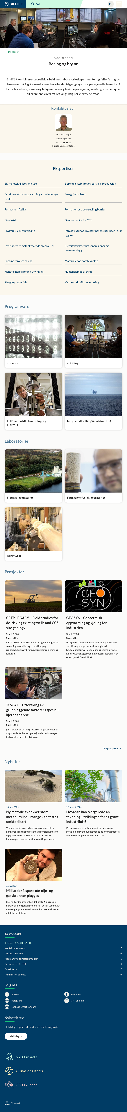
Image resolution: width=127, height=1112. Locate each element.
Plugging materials (16, 282)
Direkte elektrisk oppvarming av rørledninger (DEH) (32, 196)
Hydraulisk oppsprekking (20, 230)
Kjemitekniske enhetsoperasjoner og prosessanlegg (87, 248)
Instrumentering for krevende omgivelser (29, 246)
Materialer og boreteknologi (82, 261)
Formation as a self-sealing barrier (85, 209)
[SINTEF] (13, 4)
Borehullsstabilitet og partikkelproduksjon (90, 183)
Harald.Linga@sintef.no (63, 145)
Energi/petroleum (75, 194)
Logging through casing (18, 261)
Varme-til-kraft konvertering (82, 282)
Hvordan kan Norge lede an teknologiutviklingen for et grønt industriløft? (92, 817)
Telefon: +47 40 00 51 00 (18, 942)
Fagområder (13, 51)
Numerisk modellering (78, 271)
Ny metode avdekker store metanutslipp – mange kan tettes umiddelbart (32, 817)
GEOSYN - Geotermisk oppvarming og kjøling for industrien (86, 623)
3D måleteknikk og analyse (21, 183)
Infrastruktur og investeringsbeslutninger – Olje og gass (93, 233)
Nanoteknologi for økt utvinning (24, 271)
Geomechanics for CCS (78, 220)
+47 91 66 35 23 (63, 142)
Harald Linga (63, 134)
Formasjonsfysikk (15, 209)
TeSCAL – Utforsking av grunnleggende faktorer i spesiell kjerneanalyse (32, 710)
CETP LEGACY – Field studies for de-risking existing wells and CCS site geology (32, 623)
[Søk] (32, 4)
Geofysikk (11, 220)
